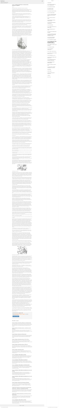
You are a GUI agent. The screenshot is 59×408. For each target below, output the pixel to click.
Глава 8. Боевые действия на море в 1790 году (20, 344)
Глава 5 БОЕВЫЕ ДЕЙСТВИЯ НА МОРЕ (19, 399)
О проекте (20, 405)
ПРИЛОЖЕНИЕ (49, 69)
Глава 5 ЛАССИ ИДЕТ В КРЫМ (50, 12)
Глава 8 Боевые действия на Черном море (19, 334)
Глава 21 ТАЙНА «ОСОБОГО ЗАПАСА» (51, 51)
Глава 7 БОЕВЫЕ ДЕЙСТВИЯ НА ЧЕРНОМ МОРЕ (21, 364)
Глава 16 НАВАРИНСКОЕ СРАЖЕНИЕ (51, 39)
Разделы (23, 405)
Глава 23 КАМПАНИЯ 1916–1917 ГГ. (51, 55)
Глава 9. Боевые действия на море (18, 349)
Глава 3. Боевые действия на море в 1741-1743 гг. (20, 339)
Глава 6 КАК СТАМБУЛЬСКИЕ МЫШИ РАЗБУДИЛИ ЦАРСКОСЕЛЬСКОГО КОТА (51, 15)
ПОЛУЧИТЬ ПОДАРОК (16, 316)
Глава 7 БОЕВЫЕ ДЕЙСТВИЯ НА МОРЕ (19, 354)
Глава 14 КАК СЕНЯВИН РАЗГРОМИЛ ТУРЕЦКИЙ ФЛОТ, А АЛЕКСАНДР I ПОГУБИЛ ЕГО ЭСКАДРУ (51, 35)
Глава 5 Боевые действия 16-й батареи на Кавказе (20, 382)
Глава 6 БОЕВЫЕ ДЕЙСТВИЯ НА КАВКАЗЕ (19, 359)
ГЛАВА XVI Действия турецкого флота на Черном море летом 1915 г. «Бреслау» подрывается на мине (21, 388)
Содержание (48, 75)
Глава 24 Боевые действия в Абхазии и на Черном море (21, 322)
